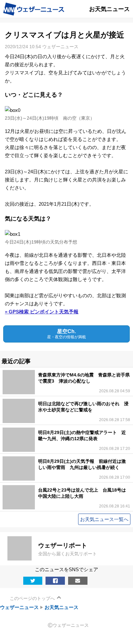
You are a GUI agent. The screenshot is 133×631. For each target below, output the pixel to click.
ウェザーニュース (19, 607)
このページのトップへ (32, 598)
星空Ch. (66, 334)
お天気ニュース (61, 607)
